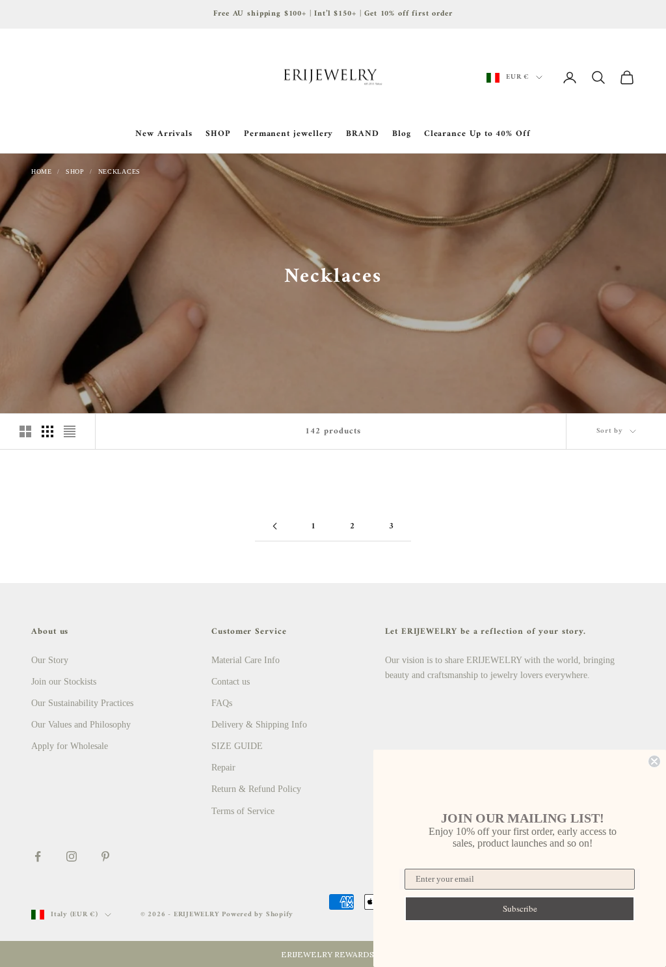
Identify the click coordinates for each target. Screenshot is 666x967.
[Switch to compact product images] (69, 431)
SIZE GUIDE (237, 746)
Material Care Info (245, 660)
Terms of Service (242, 811)
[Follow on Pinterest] (105, 856)
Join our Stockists (63, 682)
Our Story (49, 660)
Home (41, 171)
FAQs (221, 703)
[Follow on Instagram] (71, 856)
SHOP (218, 134)
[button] (333, 954)
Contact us (230, 682)
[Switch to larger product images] (25, 431)
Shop (75, 171)
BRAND (362, 134)
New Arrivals (164, 134)
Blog (401, 134)
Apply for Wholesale (69, 746)
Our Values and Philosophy (81, 724)
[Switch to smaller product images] (47, 431)
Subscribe (520, 908)
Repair (223, 767)
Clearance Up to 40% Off (477, 134)
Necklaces (119, 171)
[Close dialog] (654, 761)
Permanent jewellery (289, 134)
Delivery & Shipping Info (259, 724)
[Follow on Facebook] (37, 856)
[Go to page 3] (274, 526)
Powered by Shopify (257, 914)
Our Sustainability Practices (82, 703)
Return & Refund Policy (256, 789)
